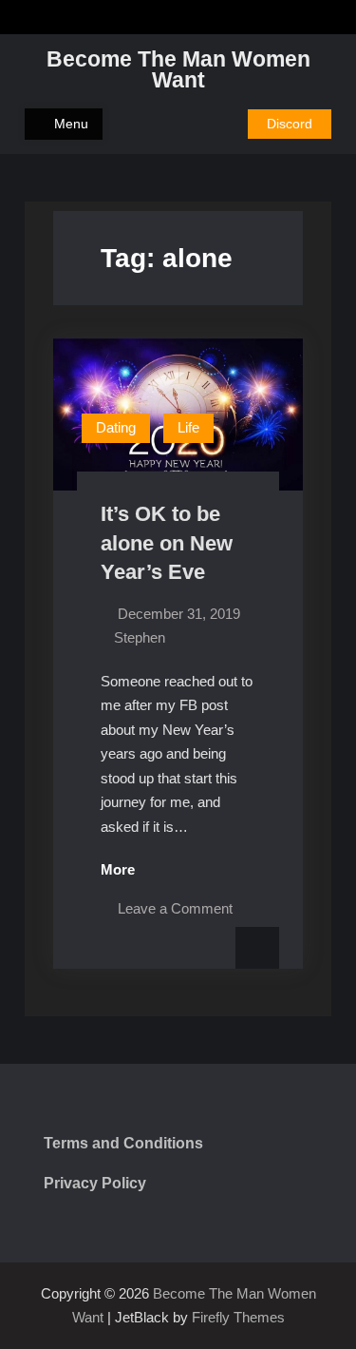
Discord (289, 123)
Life (188, 427)
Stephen (139, 637)
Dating (116, 427)
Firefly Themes (238, 1317)
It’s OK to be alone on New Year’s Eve (167, 543)
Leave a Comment (175, 908)
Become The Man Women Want (178, 70)
